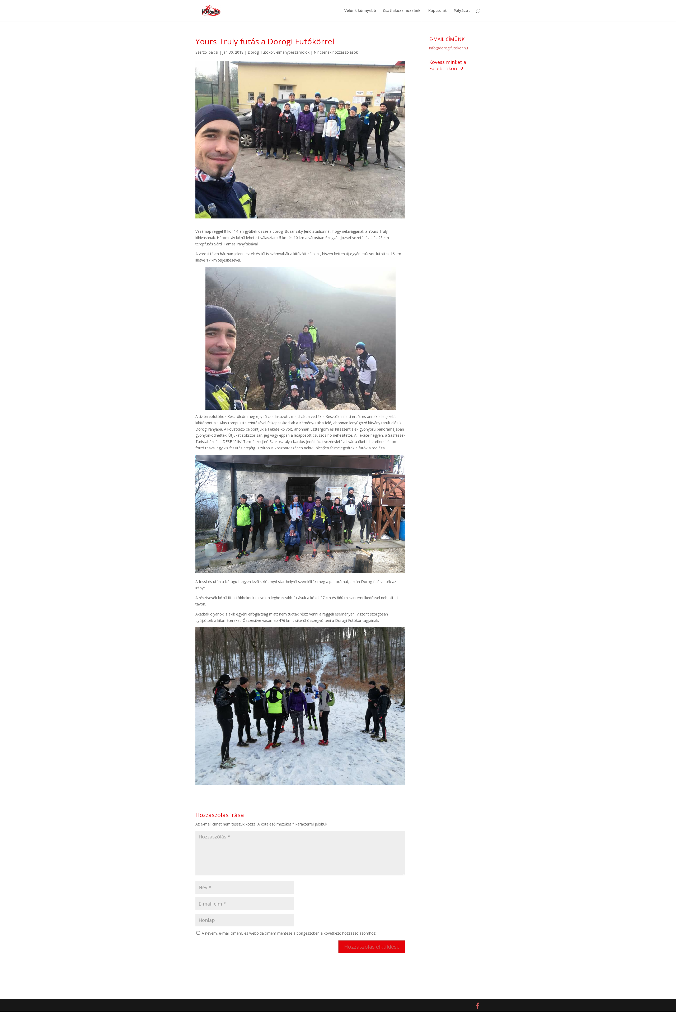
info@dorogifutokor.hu (448, 47)
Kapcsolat (437, 11)
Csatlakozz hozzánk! (402, 11)
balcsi (213, 52)
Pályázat (462, 11)
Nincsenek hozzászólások (336, 52)
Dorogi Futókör (261, 52)
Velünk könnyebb (360, 11)
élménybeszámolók (292, 52)
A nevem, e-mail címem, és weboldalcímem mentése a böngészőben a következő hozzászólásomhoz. (289, 933)
